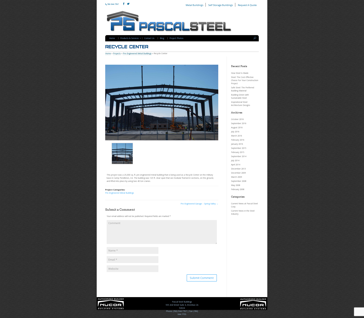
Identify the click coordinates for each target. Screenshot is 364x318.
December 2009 (238, 172)
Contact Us (149, 38)
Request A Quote (247, 5)
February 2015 (237, 152)
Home (112, 38)
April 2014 (235, 164)
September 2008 (238, 181)
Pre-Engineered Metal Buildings (137, 53)
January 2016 (237, 144)
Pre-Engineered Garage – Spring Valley (199, 203)
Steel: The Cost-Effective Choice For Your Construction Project (244, 80)
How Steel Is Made (239, 73)
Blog (162, 38)
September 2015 (238, 148)
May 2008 (235, 185)
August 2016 (237, 127)
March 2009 (236, 177)
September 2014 (238, 156)
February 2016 (237, 139)
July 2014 (235, 160)
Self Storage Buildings (220, 5)
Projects (117, 53)
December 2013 (238, 168)
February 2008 (237, 189)
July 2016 (235, 131)
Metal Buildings (194, 5)
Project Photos (176, 38)
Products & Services (129, 38)
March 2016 (236, 135)
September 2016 (238, 123)
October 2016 (237, 119)
